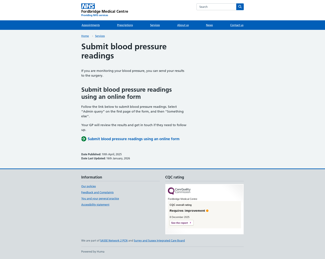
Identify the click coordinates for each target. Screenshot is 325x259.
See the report (179, 222)
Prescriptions (125, 25)
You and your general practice (100, 198)
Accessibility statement (95, 204)
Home (85, 36)
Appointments (91, 25)
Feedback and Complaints (97, 192)
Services (155, 25)
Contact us (236, 25)
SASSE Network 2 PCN (114, 240)
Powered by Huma (92, 251)
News (209, 25)
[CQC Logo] (179, 191)
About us (183, 25)
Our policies (88, 186)
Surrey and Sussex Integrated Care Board (159, 240)
